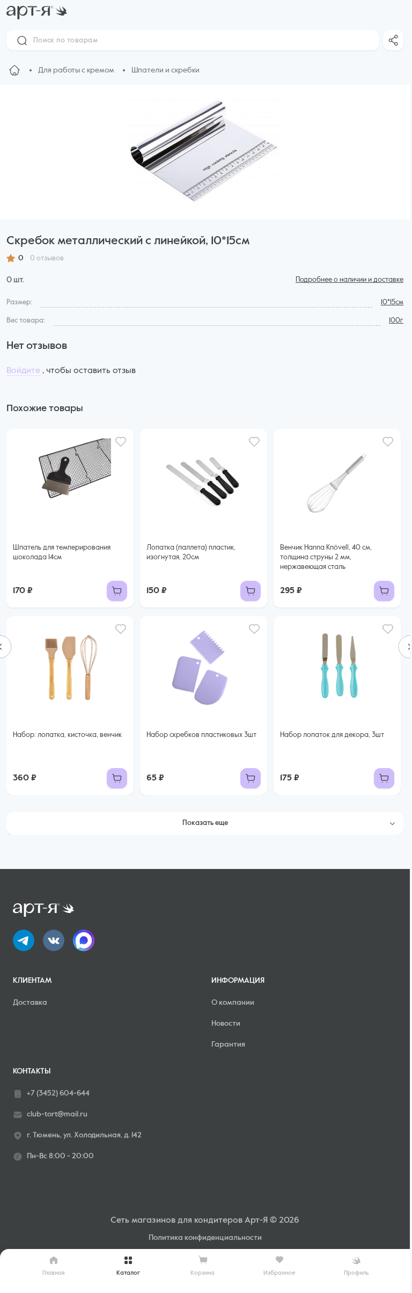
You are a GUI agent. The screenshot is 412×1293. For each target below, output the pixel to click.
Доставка (30, 1002)
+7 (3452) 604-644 (58, 1093)
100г (396, 320)
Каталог (128, 1273)
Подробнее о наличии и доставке (349, 279)
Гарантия (228, 1044)
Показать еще (205, 823)
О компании (232, 1002)
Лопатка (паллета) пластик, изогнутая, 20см (191, 552)
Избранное (279, 1273)
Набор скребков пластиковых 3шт (201, 735)
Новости (225, 1023)
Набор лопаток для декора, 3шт (332, 735)
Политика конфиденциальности (205, 1237)
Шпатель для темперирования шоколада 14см (62, 552)
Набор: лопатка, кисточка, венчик (67, 735)
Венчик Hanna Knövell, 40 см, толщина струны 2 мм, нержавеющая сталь (326, 557)
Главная (53, 1273)
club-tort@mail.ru (57, 1114)
